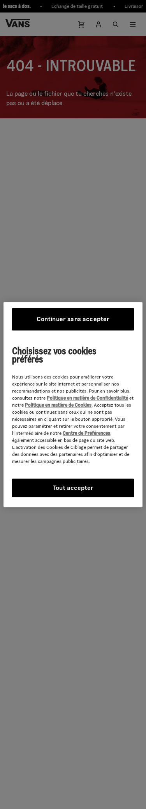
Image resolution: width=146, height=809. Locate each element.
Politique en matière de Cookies (58, 405)
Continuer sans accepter (73, 319)
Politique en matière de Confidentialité (87, 398)
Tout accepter (73, 488)
